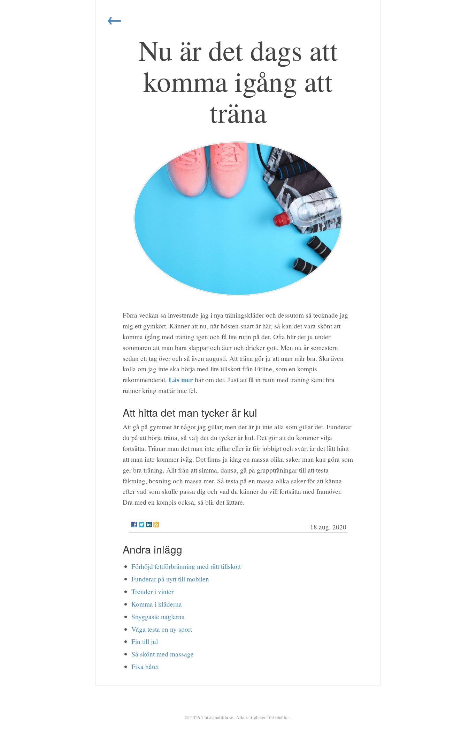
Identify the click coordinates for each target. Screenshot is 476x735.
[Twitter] (141, 524)
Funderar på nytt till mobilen (170, 578)
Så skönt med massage (162, 653)
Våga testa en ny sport (161, 629)
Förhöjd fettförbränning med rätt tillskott (186, 566)
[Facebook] (134, 524)
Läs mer (181, 379)
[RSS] (156, 524)
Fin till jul (144, 641)
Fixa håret (145, 666)
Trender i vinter (152, 591)
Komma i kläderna (156, 604)
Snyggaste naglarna (158, 616)
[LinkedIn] (149, 524)
